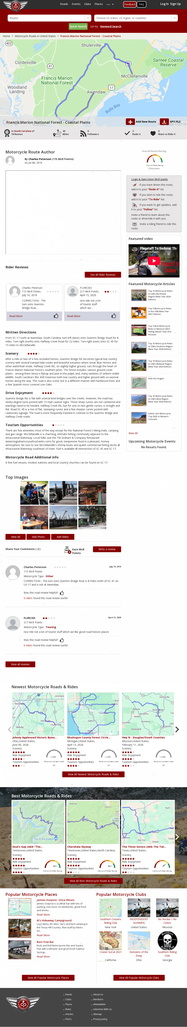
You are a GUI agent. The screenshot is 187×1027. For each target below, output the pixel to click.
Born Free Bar (45, 942)
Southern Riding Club (167, 953)
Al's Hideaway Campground (54, 920)
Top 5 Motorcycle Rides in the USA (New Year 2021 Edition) (159, 311)
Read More (15, 316)
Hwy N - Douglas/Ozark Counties (143, 737)
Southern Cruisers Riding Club (110, 920)
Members (98, 999)
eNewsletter (99, 1004)
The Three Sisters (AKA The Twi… (144, 846)
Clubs (68, 999)
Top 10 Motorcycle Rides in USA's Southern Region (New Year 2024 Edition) (160, 346)
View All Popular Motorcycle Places (48, 977)
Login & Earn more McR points (149, 179)
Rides (68, 1009)
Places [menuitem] (99, 4)
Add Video (63, 536)
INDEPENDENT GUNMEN (139, 920)
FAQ (141, 4)
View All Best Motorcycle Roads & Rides (93, 881)
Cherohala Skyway (79, 846)
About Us (98, 994)
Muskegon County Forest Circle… (88, 737)
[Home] (23, 997)
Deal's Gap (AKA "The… (27, 846)
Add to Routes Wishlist (135, 194)
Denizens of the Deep (138, 953)
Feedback (130, 4)
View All (133, 433)
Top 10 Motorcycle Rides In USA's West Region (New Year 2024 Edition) (160, 399)
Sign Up (175, 4)
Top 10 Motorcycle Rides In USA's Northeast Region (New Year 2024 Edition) (160, 294)
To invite (134, 224)
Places (68, 1004)
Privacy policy (100, 1019)
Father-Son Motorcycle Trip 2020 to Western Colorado (159, 416)
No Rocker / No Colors (167, 920)
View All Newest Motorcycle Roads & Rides (93, 774)
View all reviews (20, 664)
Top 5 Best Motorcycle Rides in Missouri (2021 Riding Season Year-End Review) (159, 330)
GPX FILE (175, 121)
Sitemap (97, 1014)
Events (68, 994)
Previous (10, 729)
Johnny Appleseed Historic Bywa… (34, 737)
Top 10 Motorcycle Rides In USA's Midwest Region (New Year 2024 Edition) (160, 364)
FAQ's (68, 1019)
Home (6, 36)
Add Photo (38, 536)
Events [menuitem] (76, 4)
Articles (69, 1014)
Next (177, 729)
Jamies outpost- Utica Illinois (55, 900)
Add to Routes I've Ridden (135, 184)
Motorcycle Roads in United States (35, 36)
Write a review (107, 549)
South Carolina (22, 131)
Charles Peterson (39, 159)
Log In (164, 4)
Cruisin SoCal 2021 (111, 952)
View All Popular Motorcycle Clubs (139, 977)
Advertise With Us (102, 1009)
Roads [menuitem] (64, 4)
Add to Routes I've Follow (135, 204)
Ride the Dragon (156, 378)
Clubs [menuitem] (87, 4)
